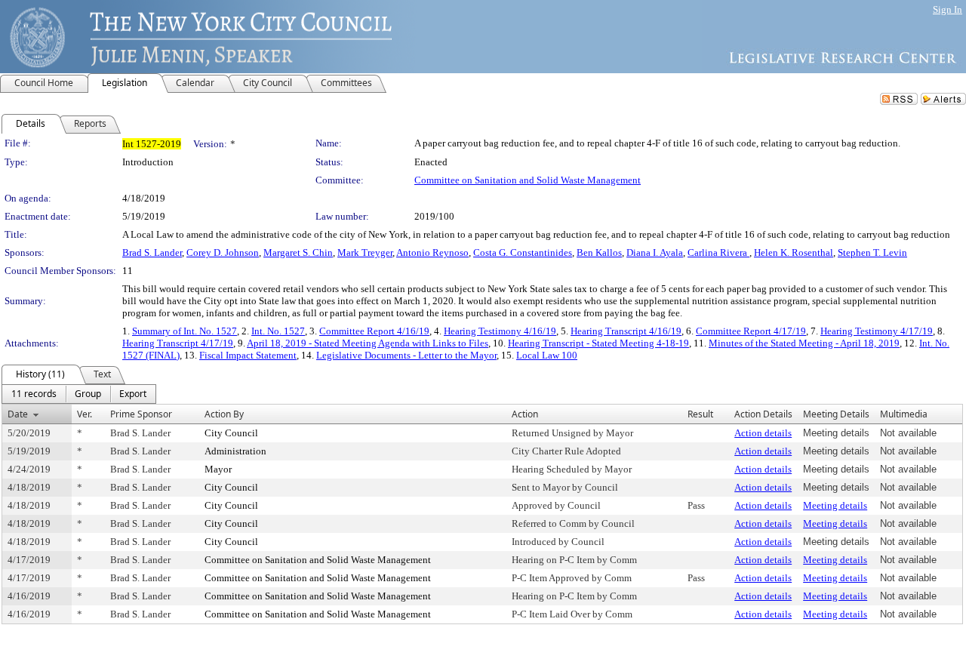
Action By (224, 414)
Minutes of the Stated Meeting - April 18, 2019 (804, 343)
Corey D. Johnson (222, 252)
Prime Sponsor (141, 414)
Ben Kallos (599, 252)
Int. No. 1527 (278, 331)
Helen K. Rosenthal (793, 252)
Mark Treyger (364, 252)
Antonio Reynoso (432, 252)
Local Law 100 (546, 355)
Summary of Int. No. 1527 (184, 331)
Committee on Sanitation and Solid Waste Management (527, 180)
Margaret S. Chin (298, 252)
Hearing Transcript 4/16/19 (626, 331)
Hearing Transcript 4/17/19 (177, 343)
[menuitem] (34, 394)
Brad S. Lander (152, 252)
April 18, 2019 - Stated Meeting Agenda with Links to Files (367, 343)
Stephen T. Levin (872, 252)
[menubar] (79, 394)
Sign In (947, 9)
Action (525, 414)
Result (700, 414)
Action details (763, 433)
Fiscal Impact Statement (248, 355)
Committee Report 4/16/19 (374, 331)
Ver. (84, 414)
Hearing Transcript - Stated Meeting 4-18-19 (598, 343)
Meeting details (835, 505)
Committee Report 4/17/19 (751, 331)
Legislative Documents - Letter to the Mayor (406, 355)
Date (18, 414)
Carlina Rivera (718, 252)
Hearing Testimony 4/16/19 (500, 331)
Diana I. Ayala (654, 252)
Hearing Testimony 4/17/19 (876, 331)
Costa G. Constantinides (522, 252)
